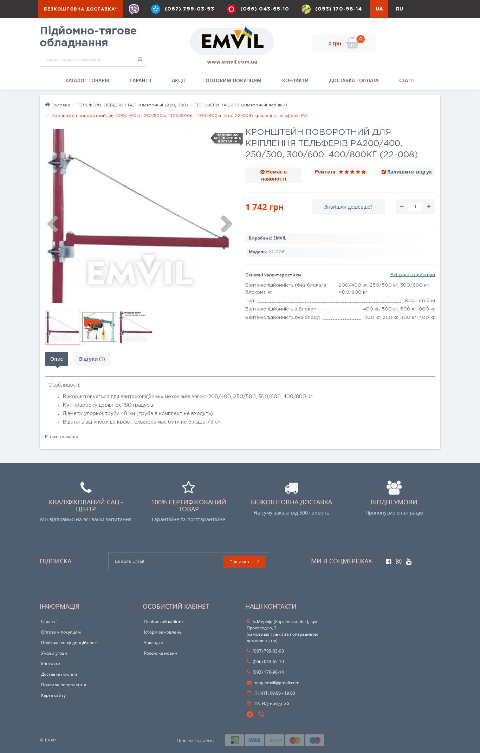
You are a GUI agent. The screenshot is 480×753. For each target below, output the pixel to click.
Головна (60, 105)
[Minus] (402, 206)
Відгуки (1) (92, 358)
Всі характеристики (412, 275)
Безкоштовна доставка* (80, 9)
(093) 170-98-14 (338, 9)
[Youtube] (407, 560)
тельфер (68, 437)
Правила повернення (63, 685)
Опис (56, 358)
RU (399, 9)
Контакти (295, 80)
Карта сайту (53, 695)
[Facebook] (386, 560)
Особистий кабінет (163, 621)
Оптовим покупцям (233, 80)
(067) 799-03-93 (189, 9)
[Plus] (429, 206)
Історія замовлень (163, 632)
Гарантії (140, 80)
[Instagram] (397, 560)
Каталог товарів (87, 80)
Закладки (153, 643)
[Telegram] (250, 714)
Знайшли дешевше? (348, 206)
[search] (140, 60)
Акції (178, 80)
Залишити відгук (409, 171)
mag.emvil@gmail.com (276, 683)
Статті (407, 80)
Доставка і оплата (353, 80)
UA (379, 9)
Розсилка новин (160, 653)
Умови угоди (54, 653)
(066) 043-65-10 (264, 9)
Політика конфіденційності (69, 643)
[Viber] (134, 9)
